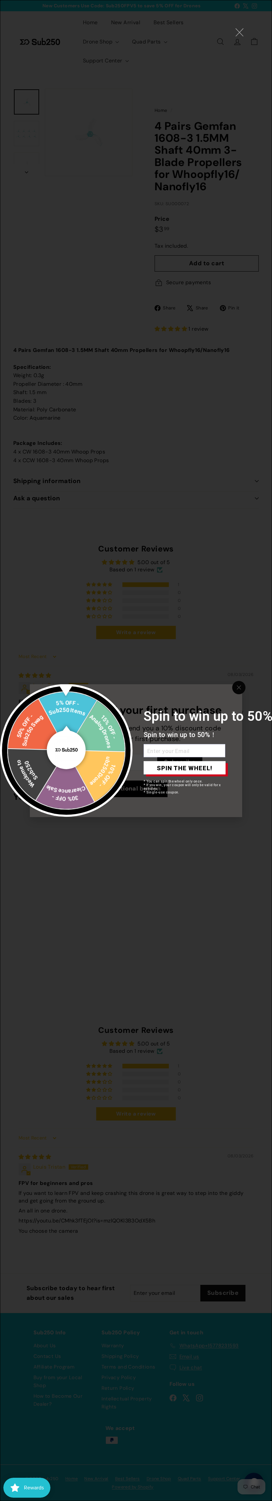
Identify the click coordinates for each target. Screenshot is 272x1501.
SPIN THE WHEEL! (184, 767)
